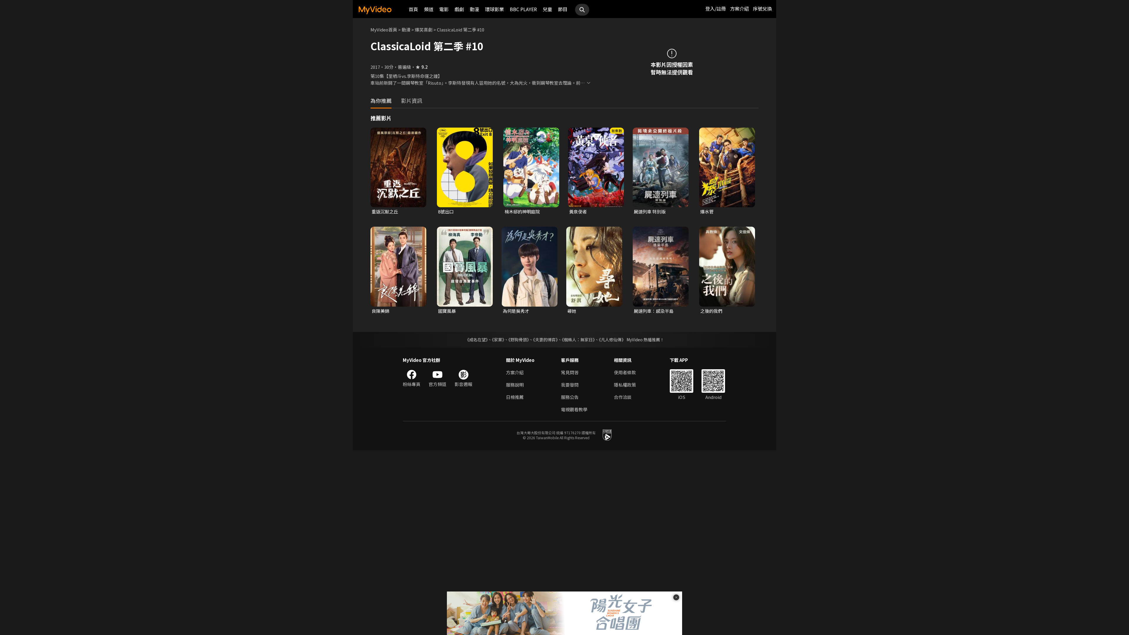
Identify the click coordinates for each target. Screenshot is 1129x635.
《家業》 (498, 339)
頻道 (428, 9)
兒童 (547, 9)
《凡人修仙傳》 (612, 339)
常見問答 (570, 372)
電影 (444, 9)
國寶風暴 (447, 311)
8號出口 (446, 211)
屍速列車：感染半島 (654, 311)
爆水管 (707, 211)
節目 (562, 9)
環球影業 (494, 9)
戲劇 (459, 9)
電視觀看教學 (574, 409)
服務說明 (515, 385)
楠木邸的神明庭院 (522, 211)
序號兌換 (762, 8)
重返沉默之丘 (385, 211)
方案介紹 (739, 8)
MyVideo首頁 (383, 29)
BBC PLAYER (523, 9)
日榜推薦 (515, 397)
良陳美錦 (380, 311)
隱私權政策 (625, 385)
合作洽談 (623, 397)
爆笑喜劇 (423, 29)
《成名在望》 (476, 339)
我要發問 (570, 385)
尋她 (571, 311)
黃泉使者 (578, 211)
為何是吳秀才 (516, 311)
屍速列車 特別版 (650, 211)
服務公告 (570, 397)
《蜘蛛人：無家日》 (578, 339)
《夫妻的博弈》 (545, 339)
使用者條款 (625, 372)
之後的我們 (711, 311)
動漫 (474, 9)
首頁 (413, 9)
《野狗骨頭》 (518, 339)
